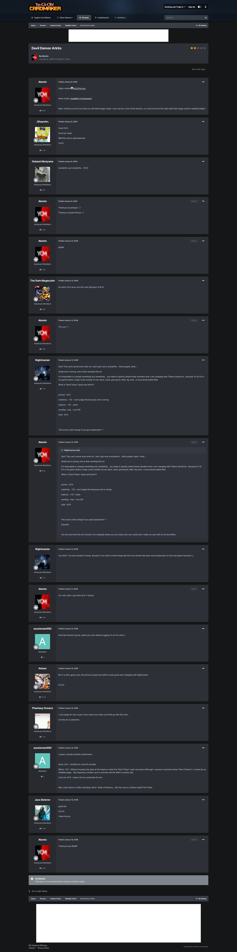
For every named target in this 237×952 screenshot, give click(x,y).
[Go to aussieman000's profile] (42, 641)
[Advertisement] (118, 35)
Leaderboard (103, 17)
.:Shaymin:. (42, 121)
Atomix (45, 56)
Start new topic (198, 69)
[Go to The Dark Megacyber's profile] (42, 293)
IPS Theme (33, 945)
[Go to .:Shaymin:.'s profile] (42, 134)
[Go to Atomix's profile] (35, 58)
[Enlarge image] (78, 88)
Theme (31, 948)
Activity (121, 17)
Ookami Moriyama (42, 161)
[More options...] (203, 82)
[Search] (205, 17)
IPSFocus (43, 945)
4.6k (43, 828)
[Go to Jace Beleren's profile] (42, 812)
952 (43, 190)
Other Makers (65, 17)
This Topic (196, 17)
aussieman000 (42, 628)
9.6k (43, 110)
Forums (85, 17)
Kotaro (42, 668)
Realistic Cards (63, 59)
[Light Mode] (205, 7)
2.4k (43, 150)
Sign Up (191, 7)
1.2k (43, 389)
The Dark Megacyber (42, 280)
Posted (67, 82)
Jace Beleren (42, 799)
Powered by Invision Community (196, 947)
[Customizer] (199, 7)
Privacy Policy (43, 948)
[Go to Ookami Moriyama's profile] (42, 174)
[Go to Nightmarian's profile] (42, 373)
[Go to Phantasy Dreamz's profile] (42, 721)
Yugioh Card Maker (42, 17)
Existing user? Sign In (174, 7)
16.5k (43, 697)
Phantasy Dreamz (42, 708)
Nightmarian (42, 360)
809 (43, 309)
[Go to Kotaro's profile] (42, 681)
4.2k (43, 737)
